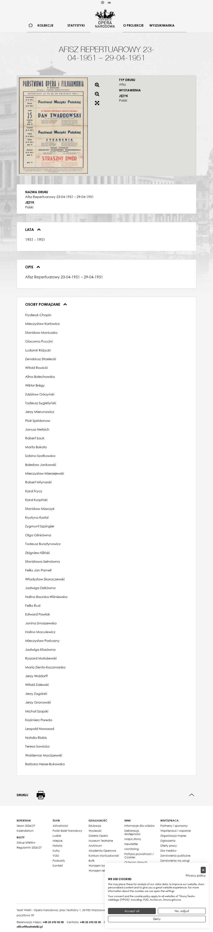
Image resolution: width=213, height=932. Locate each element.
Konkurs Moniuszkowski (104, 855)
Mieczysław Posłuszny (42, 641)
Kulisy (56, 850)
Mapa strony (132, 839)
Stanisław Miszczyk (39, 509)
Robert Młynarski (38, 482)
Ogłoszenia (167, 840)
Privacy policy (196, 875)
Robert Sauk (34, 438)
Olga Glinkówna (38, 535)
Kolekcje (45, 25)
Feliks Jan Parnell (38, 570)
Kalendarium (25, 830)
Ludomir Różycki (38, 350)
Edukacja (95, 825)
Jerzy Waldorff (36, 676)
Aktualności (60, 825)
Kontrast (102, 2)
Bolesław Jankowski (40, 465)
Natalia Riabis (36, 738)
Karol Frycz (33, 491)
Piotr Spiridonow (37, 421)
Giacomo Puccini (39, 341)
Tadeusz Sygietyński (40, 403)
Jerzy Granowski (38, 702)
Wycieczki (95, 830)
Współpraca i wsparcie (175, 830)
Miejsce (57, 840)
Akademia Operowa (102, 850)
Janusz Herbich (37, 429)
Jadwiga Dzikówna (40, 588)
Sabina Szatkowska (40, 456)
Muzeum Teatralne (101, 840)
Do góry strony (191, 795)
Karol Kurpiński (36, 500)
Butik (92, 860)
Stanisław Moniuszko (41, 332)
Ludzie (57, 835)
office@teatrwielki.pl (30, 926)
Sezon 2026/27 (26, 825)
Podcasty (59, 860)
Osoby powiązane (43, 304)
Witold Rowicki (36, 368)
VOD (56, 855)
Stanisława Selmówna (42, 561)
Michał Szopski (36, 711)
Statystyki (76, 25)
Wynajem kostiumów (102, 865)
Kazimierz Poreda (38, 720)
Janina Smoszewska (41, 623)
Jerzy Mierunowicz (39, 412)
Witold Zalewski (37, 685)
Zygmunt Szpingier (39, 526)
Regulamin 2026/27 (29, 847)
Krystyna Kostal (36, 517)
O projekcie (133, 25)
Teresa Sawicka (37, 746)
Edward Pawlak (37, 614)
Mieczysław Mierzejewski (44, 473)
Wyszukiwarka (162, 25)
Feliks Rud (32, 605)
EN (109, 2)
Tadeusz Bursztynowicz (43, 544)
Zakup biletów (26, 842)
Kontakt (58, 865)
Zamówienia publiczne (175, 855)
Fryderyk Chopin (38, 315)
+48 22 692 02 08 (53, 922)
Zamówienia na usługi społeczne (174, 862)
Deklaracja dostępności (132, 832)
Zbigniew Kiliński (37, 553)
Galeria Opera (98, 835)
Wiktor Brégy (35, 385)
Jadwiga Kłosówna (40, 649)
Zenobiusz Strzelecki (40, 359)
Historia (57, 845)
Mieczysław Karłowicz (42, 324)
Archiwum (95, 845)
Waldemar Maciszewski (43, 755)
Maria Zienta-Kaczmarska (45, 667)
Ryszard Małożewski (41, 658)
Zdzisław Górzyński (39, 394)
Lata (30, 229)
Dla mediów (168, 850)
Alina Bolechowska (40, 377)
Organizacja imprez (173, 835)
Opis (29, 267)
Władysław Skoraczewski (44, 579)
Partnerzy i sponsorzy (174, 825)
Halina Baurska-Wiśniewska (46, 597)
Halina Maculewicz (40, 632)
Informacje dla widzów (139, 825)
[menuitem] (31, 25)
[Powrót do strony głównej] (105, 18)
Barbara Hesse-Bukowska (45, 764)
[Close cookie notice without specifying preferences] (203, 870)
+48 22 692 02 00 (90, 922)
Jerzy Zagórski (36, 693)
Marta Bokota (36, 447)
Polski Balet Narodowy (67, 830)
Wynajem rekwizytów (102, 870)
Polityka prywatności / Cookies (139, 855)
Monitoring (131, 849)
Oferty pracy (168, 845)
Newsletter (131, 844)
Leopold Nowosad (39, 729)
